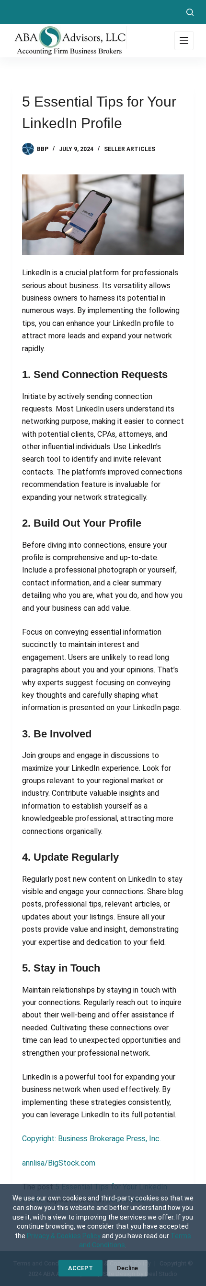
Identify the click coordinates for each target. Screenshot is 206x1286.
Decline (127, 1268)
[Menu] (184, 40)
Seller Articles (129, 149)
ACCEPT (80, 1268)
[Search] (190, 12)
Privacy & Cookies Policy (64, 1236)
